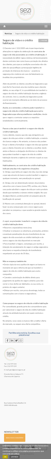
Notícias (8, 33)
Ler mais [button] (14, 457)
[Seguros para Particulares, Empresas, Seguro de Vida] (25, 11)
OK (5, 457)
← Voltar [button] (43, 40)
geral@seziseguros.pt (17, 370)
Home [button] (4, 26)
